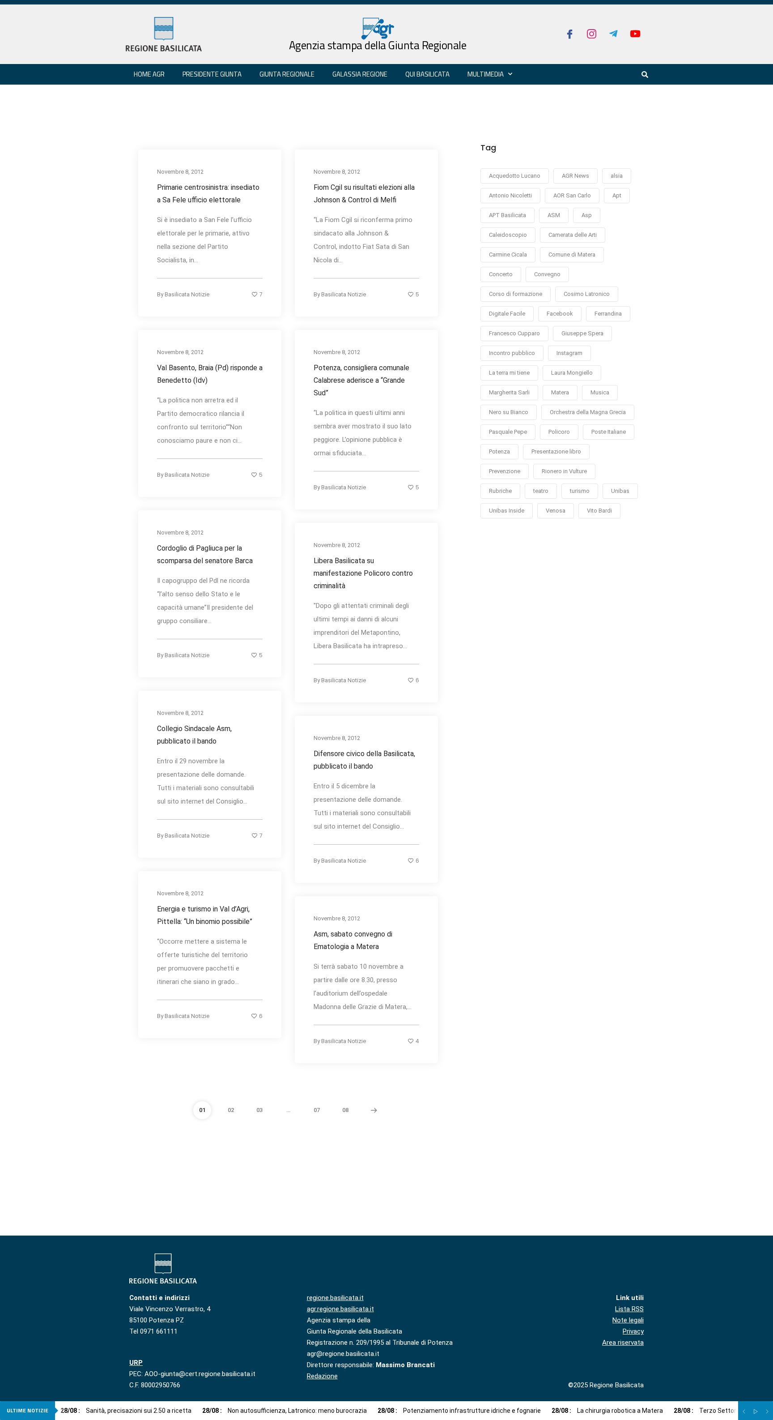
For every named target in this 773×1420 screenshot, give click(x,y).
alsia (617, 175)
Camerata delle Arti (572, 234)
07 (317, 1110)
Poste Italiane (608, 431)
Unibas (620, 491)
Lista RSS (629, 1309)
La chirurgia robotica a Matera (607, 1410)
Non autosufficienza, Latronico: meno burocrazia (284, 1410)
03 (259, 1110)
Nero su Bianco (508, 412)
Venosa (555, 510)
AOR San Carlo (572, 195)
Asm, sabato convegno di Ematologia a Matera (353, 939)
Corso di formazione (515, 294)
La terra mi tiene (509, 372)
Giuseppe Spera (582, 333)
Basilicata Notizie (187, 294)
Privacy (633, 1331)
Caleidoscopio (508, 234)
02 (231, 1110)
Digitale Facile (507, 313)
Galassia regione (359, 74)
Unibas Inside (506, 510)
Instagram (569, 353)
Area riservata (623, 1343)
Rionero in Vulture (564, 471)
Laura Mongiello (572, 372)
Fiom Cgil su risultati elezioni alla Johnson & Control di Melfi (364, 193)
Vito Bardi (599, 510)
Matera (560, 392)
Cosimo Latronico (587, 294)
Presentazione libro (556, 451)
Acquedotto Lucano (514, 175)
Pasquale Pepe (508, 431)
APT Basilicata (507, 215)
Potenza (499, 451)
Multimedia (485, 74)
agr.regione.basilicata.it (340, 1309)
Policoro (559, 431)
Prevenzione (504, 471)
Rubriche (500, 491)
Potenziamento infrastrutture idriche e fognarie (459, 1410)
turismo (580, 491)
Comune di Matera (571, 254)
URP (136, 1363)
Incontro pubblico (512, 353)
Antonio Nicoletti (510, 195)
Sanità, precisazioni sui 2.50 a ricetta (125, 1410)
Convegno (547, 274)
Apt (616, 195)
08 (345, 1110)
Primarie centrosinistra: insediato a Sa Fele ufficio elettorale (208, 193)
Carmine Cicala (508, 254)
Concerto (501, 274)
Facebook (560, 313)
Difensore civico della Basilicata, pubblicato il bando (364, 759)
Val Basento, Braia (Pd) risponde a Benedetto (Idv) (210, 373)
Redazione (322, 1376)
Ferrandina (608, 313)
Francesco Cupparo (514, 333)
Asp (587, 215)
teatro (540, 491)
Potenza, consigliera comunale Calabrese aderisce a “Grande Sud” (361, 380)
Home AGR (149, 74)
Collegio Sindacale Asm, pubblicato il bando (194, 734)
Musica (599, 392)
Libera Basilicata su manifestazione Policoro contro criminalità (363, 573)
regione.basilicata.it (335, 1298)
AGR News (575, 175)
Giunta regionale (286, 74)
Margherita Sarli (509, 392)
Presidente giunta (212, 74)
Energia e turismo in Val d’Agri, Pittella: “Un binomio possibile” (204, 914)
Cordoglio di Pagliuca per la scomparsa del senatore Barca (205, 554)
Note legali (628, 1320)
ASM (554, 215)
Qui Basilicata (427, 74)
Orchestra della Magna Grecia (588, 412)
